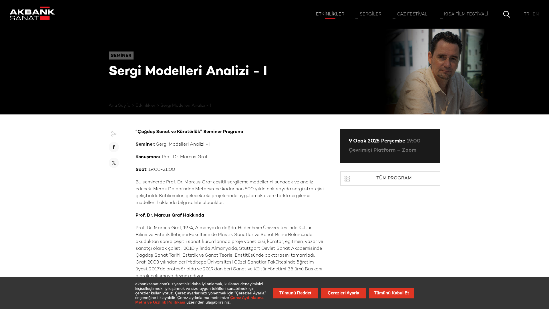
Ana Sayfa (119, 105)
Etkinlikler (145, 105)
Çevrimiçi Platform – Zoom (382, 150)
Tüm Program (394, 178)
